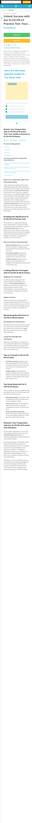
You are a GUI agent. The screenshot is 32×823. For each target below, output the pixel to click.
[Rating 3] (6, 13)
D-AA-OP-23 (7, 150)
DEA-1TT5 (6, 147)
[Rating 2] (5, 13)
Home (3, 10)
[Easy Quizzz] (16, 6)
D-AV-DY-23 (7, 152)
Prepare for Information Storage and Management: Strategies (17, 163)
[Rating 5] (9, 13)
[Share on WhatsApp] (11, 45)
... (6, 10)
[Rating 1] (4, 13)
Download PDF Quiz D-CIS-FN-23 (12, 47)
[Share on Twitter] (6, 45)
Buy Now (17, 41)
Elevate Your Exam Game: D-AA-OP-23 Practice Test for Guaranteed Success (17, 168)
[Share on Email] (8, 45)
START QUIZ (16, 35)
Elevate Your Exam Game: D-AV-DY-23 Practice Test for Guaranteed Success (17, 172)
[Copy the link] (13, 45)
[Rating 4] (7, 13)
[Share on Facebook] (4, 45)
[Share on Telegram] (15, 45)
